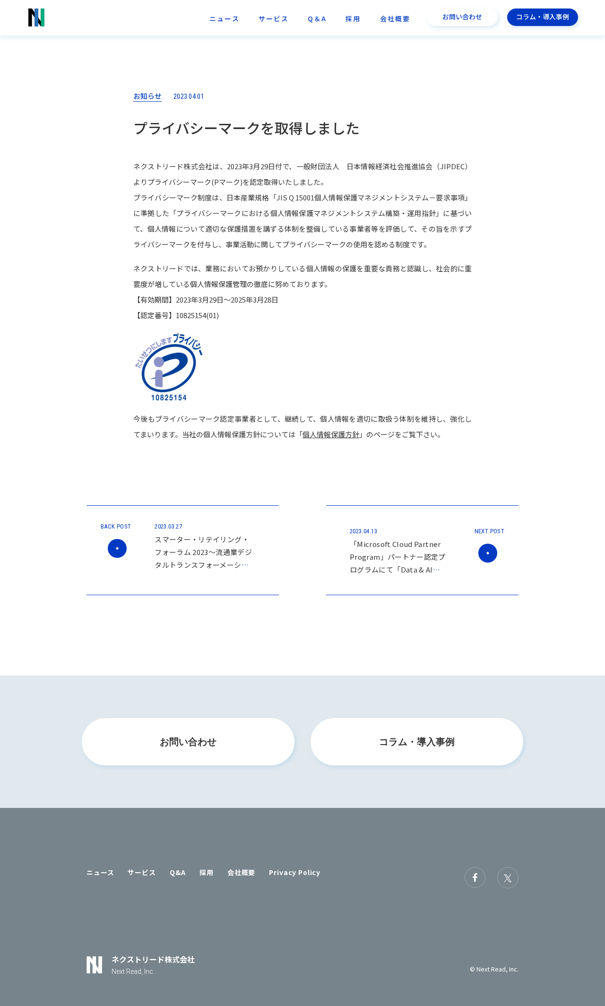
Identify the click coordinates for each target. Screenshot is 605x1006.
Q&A (178, 872)
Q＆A (317, 18)
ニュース (224, 18)
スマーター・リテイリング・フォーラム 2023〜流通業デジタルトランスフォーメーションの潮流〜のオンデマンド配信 (203, 564)
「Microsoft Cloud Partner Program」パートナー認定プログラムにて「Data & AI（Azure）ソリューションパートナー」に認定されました (400, 569)
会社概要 (395, 18)
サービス (274, 18)
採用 (353, 18)
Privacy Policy (294, 872)
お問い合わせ (462, 16)
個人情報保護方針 (330, 434)
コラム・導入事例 (542, 16)
